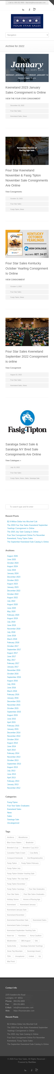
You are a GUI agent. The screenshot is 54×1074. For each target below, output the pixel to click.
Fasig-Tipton (14, 209)
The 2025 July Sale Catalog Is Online (22, 532)
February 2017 (13, 663)
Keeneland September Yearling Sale (21, 930)
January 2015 (12, 729)
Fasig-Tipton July (13, 868)
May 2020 (11, 611)
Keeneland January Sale (16, 910)
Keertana (22, 936)
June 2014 (11, 746)
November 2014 (13, 736)
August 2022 (12, 597)
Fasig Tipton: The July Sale (17, 879)
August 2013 (12, 767)
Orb (36, 941)
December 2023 (13, 577)
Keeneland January (28, 905)
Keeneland (11, 905)
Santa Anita (11, 946)
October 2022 (12, 594)
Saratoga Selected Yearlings (31, 946)
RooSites (32, 1062)
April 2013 (11, 777)
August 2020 (12, 604)
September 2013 (14, 764)
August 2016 (12, 681)
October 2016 (12, 674)
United (31, 956)
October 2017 (12, 646)
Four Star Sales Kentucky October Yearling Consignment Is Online (26, 268)
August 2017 (12, 653)
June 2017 (11, 656)
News (25, 116)
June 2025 (11, 559)
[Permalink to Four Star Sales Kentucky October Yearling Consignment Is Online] (27, 244)
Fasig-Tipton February (30, 863)
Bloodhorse (23, 837)
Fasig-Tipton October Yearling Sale (20, 874)
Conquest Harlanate (15, 858)
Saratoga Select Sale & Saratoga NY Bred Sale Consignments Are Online (23, 449)
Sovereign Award (33, 951)
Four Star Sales (15, 111)
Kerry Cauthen (35, 936)
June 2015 (11, 719)
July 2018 (11, 632)
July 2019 (11, 622)
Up (39, 956)
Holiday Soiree (13, 899)
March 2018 (12, 639)
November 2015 (13, 705)
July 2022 (11, 601)
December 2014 (13, 733)
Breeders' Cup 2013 (30, 848)
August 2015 (12, 715)
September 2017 (14, 649)
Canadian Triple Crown (16, 853)
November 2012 (13, 788)
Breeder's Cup (12, 848)
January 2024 (12, 573)
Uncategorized (13, 823)
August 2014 (12, 743)
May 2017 (11, 660)
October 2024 (12, 563)
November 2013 (13, 757)
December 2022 (13, 591)
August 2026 (12, 556)
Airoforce (10, 837)
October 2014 (12, 739)
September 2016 (14, 677)
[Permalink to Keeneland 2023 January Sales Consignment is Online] (27, 68)
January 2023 (12, 587)
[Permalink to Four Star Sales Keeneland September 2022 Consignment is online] (27, 332)
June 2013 (11, 774)
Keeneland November (15, 915)
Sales (27, 478)
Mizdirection (12, 941)
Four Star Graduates (37, 889)
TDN (9, 956)
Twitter (21, 7)
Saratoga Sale (34, 478)
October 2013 (12, 760)
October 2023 (12, 580)
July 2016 (11, 684)
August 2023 (12, 584)
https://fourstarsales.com (24, 1011)
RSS (33, 7)
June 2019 (11, 625)
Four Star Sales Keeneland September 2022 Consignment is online (26, 356)
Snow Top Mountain (15, 951)
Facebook (27, 7)
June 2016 (11, 688)
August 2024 (12, 566)
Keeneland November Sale (17, 920)
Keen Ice (10, 936)
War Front (11, 962)
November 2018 (13, 629)
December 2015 (13, 701)
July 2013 (11, 771)
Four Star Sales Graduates (18, 806)
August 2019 (12, 618)
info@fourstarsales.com (37, 2)
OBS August (25, 941)
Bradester (30, 843)
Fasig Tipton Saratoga (15, 889)
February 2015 (13, 726)
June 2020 (11, 608)
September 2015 (14, 712)
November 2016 (13, 670)
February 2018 (13, 642)
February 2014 (13, 753)
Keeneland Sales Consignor (18, 925)
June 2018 (11, 636)
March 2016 (12, 691)
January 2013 (12, 784)
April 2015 (11, 722)
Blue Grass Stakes (14, 843)
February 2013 (13, 781)
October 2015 (12, 708)
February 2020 (13, 615)
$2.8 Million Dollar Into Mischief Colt (22, 521)
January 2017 (12, 667)
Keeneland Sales (16, 116)
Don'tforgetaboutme (35, 858)
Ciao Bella (34, 853)
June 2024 (11, 570)
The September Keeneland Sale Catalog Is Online (28, 542)
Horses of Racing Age (31, 899)
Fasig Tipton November (16, 884)
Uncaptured (19, 956)
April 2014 (11, 750)
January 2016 (12, 698)
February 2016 (13, 694)
